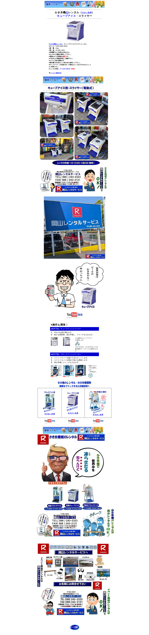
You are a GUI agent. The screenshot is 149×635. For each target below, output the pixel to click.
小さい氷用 (87, 13)
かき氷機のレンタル (56, 44)
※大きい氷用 (49, 414)
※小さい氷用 (73, 413)
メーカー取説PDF (56, 73)
